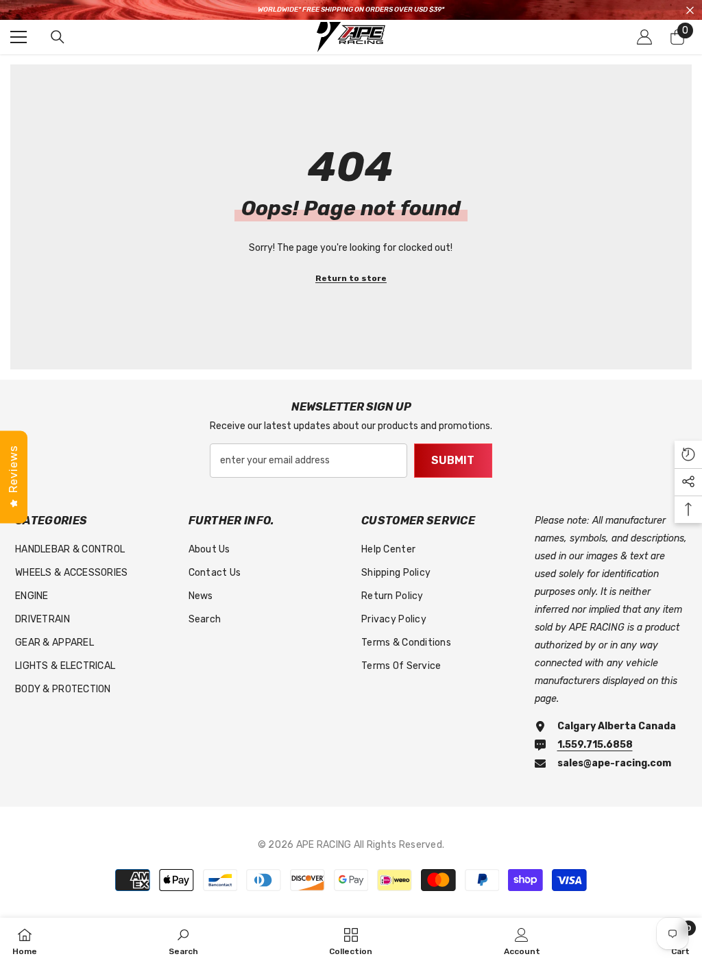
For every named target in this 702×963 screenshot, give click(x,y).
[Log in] (644, 37)
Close (690, 10)
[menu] (18, 37)
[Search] (57, 37)
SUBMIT (452, 460)
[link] (183, 940)
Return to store (351, 278)
